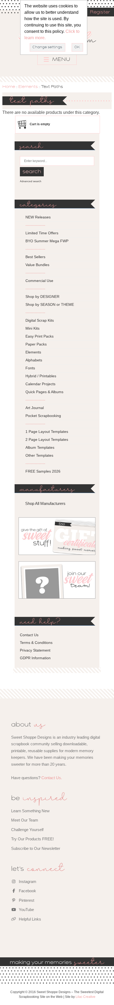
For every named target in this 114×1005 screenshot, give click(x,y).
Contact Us (29, 635)
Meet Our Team (24, 820)
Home (8, 87)
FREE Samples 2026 (42, 471)
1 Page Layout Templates (46, 431)
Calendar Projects (40, 384)
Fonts (30, 368)
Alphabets (33, 360)
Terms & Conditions (36, 642)
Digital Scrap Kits (39, 320)
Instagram (27, 881)
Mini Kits (32, 328)
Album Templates (39, 447)
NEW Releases (38, 217)
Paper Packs (36, 344)
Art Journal (34, 408)
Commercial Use (39, 281)
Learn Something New (30, 811)
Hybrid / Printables (40, 376)
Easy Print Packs (39, 336)
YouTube (26, 909)
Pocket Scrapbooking (43, 416)
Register (100, 12)
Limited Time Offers (41, 233)
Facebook (27, 891)
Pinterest (26, 900)
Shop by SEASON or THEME (49, 304)
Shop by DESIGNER (42, 296)
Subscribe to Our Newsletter (35, 848)
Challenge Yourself (27, 829)
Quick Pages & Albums (44, 392)
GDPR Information (35, 658)
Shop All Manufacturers (45, 503)
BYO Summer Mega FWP (46, 241)
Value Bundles (37, 265)
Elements (28, 87)
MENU (60, 59)
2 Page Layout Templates (46, 439)
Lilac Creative (85, 997)
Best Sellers (35, 257)
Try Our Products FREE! (32, 839)
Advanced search (30, 181)
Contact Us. (51, 777)
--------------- (35, 225)
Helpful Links (29, 919)
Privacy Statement (35, 650)
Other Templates (39, 455)
